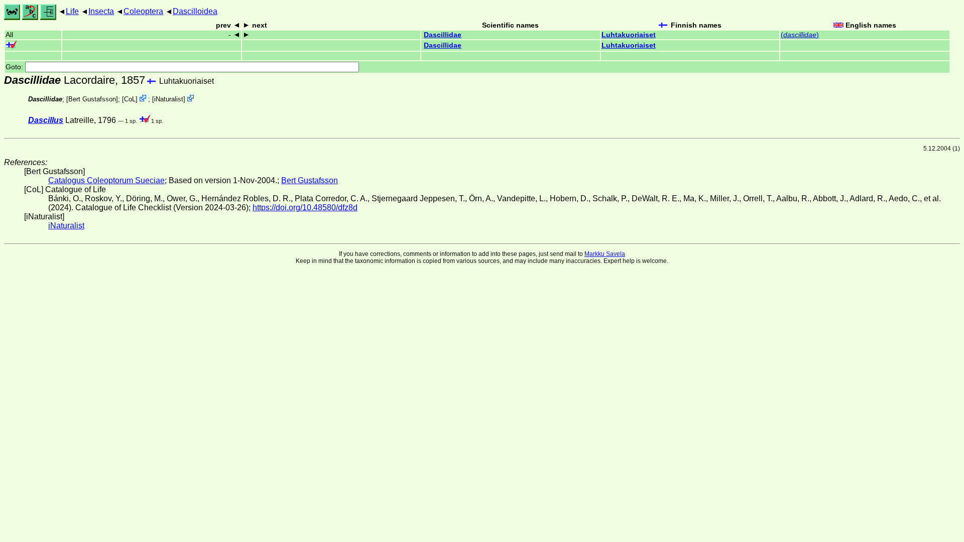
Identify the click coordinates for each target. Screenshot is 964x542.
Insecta (101, 11)
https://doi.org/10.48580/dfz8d (305, 207)
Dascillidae (442, 35)
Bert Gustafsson (92, 99)
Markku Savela (604, 253)
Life (72, 11)
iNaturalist (168, 99)
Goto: (15, 67)
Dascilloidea (195, 11)
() (800, 35)
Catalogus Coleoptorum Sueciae (106, 180)
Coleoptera (143, 11)
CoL (130, 99)
